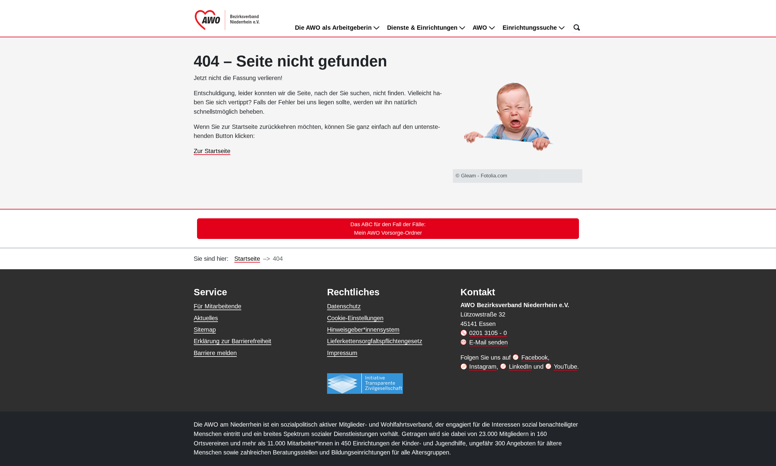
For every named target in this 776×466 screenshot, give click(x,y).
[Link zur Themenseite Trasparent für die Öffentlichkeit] (365, 383)
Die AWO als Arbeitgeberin (334, 27)
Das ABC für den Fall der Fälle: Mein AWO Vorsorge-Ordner (388, 228)
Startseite (247, 258)
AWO (481, 27)
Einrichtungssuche (531, 27)
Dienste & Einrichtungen (423, 27)
